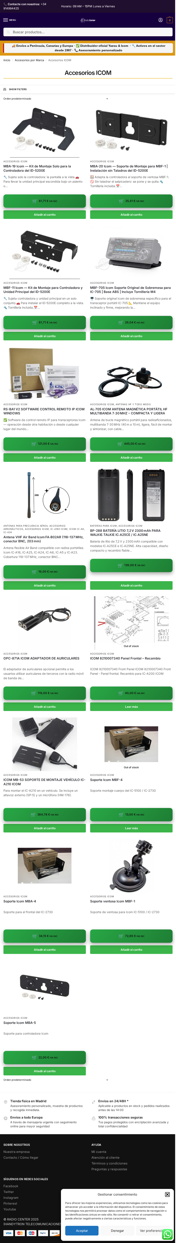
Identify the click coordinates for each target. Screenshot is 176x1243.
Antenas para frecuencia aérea (25, 525)
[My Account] (160, 20)
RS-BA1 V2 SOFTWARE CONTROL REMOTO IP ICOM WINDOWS (44, 411)
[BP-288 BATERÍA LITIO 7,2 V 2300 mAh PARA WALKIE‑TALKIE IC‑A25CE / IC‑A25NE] (131, 495)
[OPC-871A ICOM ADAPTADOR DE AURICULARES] (44, 623)
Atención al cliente (105, 1158)
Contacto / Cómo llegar (20, 1158)
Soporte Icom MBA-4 (19, 901)
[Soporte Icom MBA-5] (44, 987)
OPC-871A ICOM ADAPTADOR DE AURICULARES (41, 658)
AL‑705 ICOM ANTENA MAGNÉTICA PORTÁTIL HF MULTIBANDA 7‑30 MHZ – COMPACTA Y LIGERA (128, 411)
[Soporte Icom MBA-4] (44, 866)
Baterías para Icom (103, 525)
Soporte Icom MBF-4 (106, 780)
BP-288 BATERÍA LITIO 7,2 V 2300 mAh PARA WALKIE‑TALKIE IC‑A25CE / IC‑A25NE (125, 533)
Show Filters (18, 89)
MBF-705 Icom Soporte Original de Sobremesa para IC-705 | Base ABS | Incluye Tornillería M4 (130, 290)
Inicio (6, 60)
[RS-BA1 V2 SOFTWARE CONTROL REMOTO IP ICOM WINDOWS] (44, 373)
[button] (167, 1194)
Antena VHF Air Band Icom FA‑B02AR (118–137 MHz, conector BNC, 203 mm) (43, 539)
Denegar (117, 1231)
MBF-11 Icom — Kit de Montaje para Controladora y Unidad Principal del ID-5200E (43, 290)
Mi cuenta (98, 1152)
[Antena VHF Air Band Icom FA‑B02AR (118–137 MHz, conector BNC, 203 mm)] (44, 495)
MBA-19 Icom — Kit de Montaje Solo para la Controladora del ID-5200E (37, 168)
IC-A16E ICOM (59, 529)
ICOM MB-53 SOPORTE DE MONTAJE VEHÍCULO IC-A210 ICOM (44, 782)
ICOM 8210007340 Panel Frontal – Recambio (125, 658)
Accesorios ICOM (15, 161)
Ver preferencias (153, 1231)
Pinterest (10, 1203)
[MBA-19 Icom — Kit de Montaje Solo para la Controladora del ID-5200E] (44, 131)
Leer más (131, 706)
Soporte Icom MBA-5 (19, 1023)
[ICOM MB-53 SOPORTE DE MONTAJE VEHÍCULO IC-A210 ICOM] (44, 744)
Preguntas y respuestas (109, 1169)
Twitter (8, 1192)
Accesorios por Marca (29, 60)
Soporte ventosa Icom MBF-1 (112, 901)
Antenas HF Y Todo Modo (133, 404)
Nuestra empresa (16, 1152)
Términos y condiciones (109, 1163)
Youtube (9, 1209)
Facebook (10, 1186)
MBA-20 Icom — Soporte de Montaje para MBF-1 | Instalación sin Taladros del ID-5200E (129, 168)
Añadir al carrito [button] (45, 214)
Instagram (10, 1198)
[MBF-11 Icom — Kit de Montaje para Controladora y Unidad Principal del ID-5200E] (44, 252)
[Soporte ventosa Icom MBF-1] (131, 866)
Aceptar (82, 1231)
